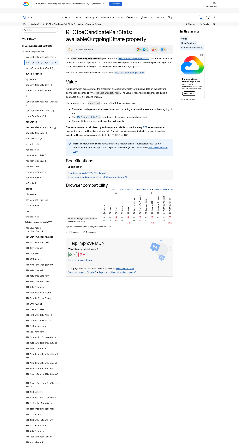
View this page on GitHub (81, 272)
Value (184, 38)
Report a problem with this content (116, 272)
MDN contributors (125, 268)
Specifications (188, 43)
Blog (170, 17)
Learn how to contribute (80, 260)
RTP (145, 127)
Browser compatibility (192, 47)
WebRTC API (29, 39)
